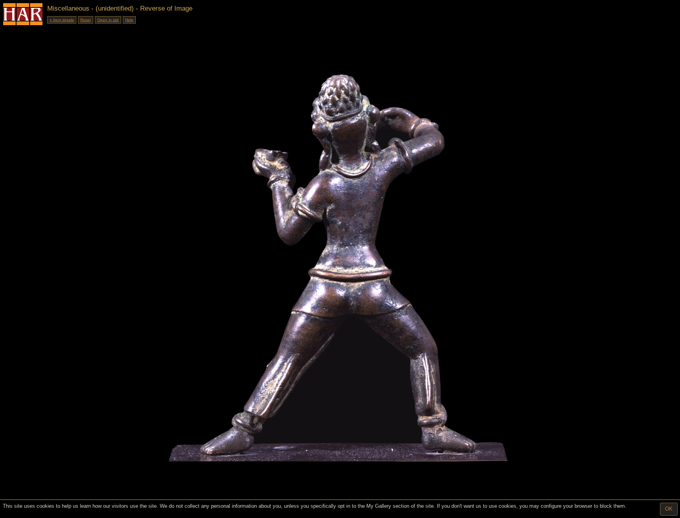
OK (669, 509)
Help (129, 20)
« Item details (62, 20)
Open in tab (108, 20)
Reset (85, 20)
